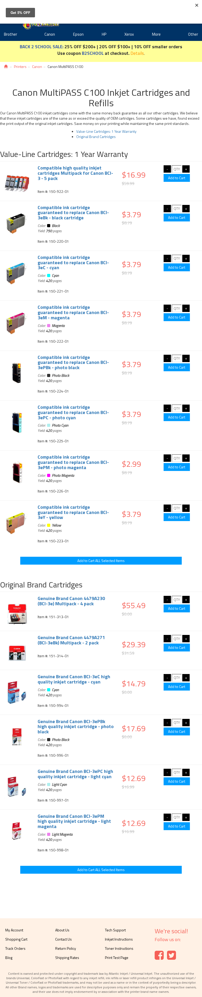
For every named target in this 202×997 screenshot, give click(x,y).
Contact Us (63, 939)
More (156, 34)
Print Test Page (116, 957)
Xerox (129, 34)
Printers (20, 66)
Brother (10, 34)
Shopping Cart (16, 939)
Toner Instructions (119, 948)
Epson (78, 34)
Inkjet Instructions (119, 939)
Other (193, 34)
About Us (62, 930)
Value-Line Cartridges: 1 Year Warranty (106, 131)
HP (104, 34)
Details (137, 53)
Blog (8, 957)
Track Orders (15, 948)
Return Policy (65, 948)
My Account (14, 930)
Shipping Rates (67, 957)
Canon (49, 34)
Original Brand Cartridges (96, 136)
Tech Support (115, 930)
